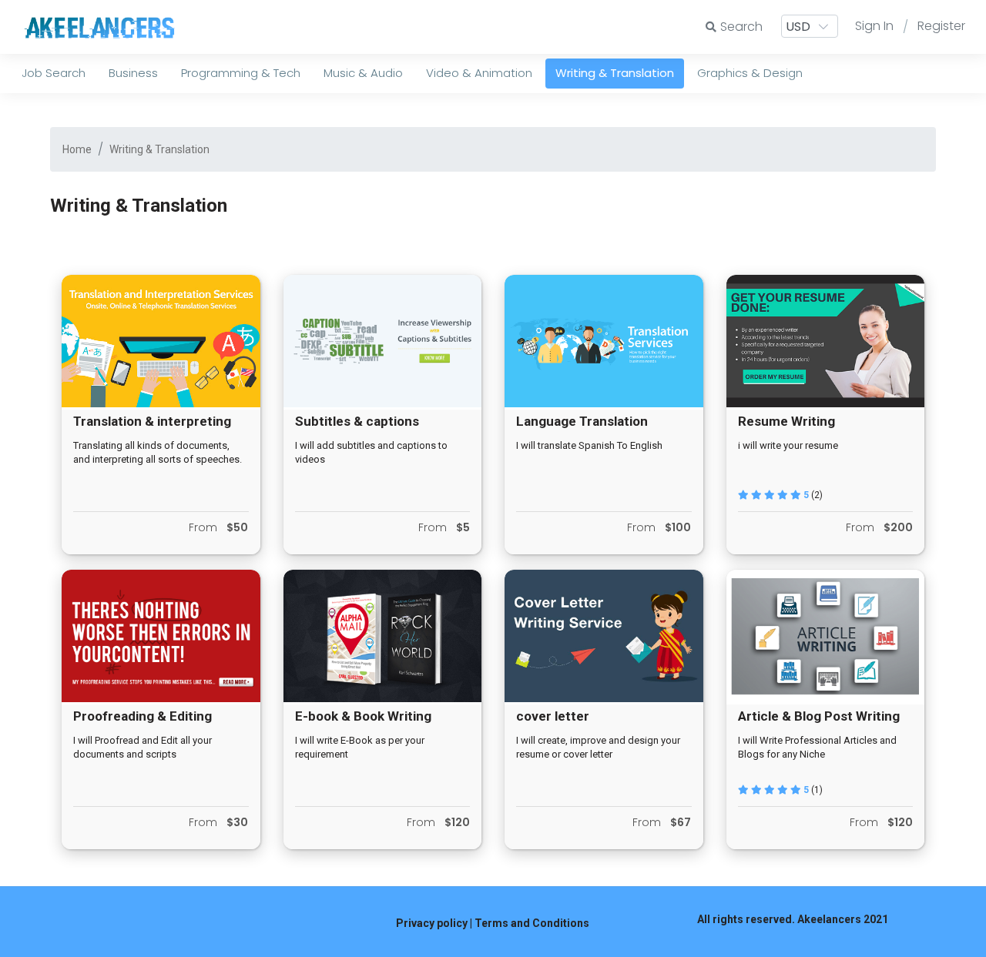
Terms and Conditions (532, 923)
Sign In (874, 26)
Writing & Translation (159, 149)
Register (941, 26)
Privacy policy (432, 923)
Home (77, 149)
